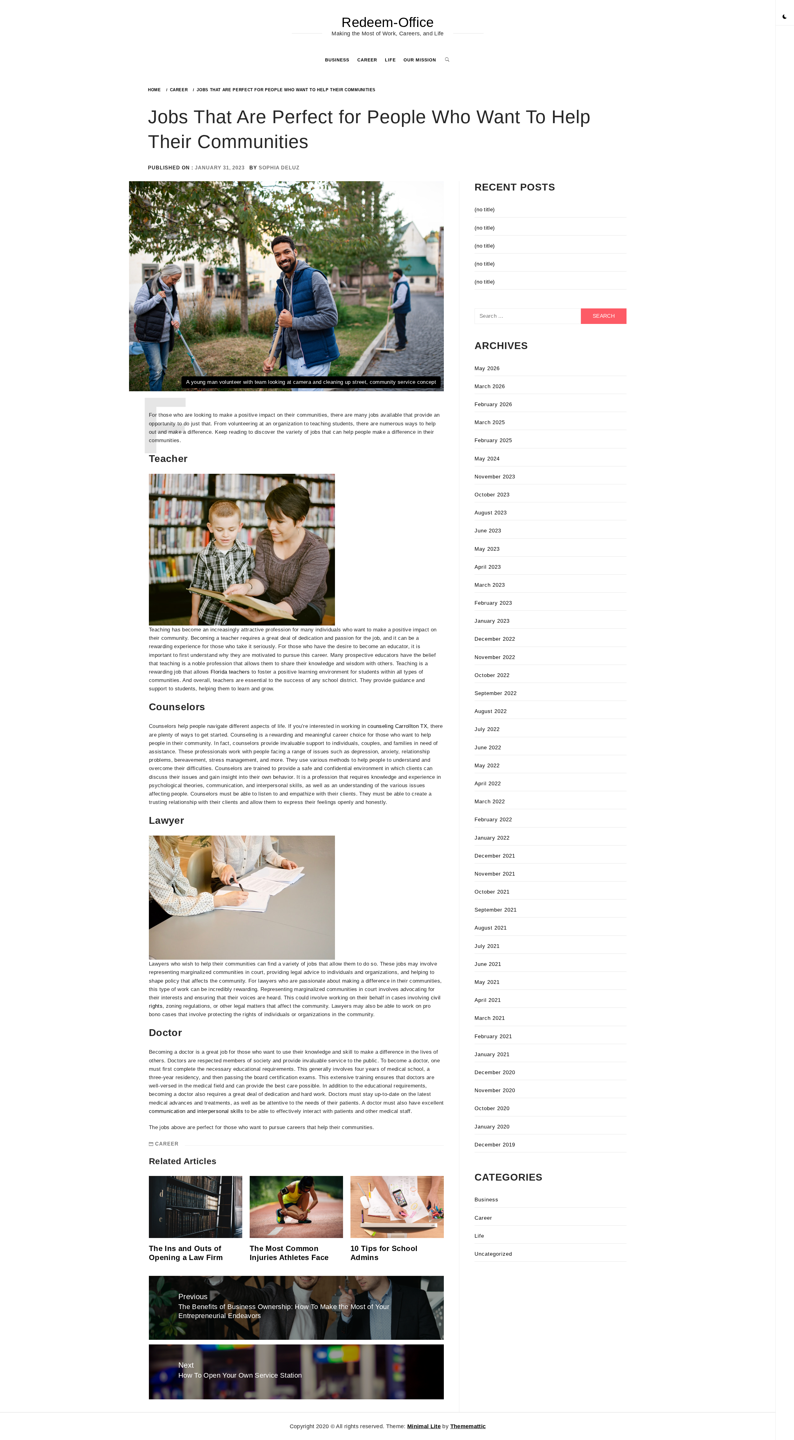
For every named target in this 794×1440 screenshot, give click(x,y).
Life (390, 59)
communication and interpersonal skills (196, 1111)
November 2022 (495, 657)
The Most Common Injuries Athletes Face (289, 1253)
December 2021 (495, 856)
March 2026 (490, 386)
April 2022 (488, 784)
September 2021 (496, 910)
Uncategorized (493, 1254)
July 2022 (487, 729)
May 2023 (487, 549)
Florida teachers (230, 672)
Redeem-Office (387, 22)
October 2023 (492, 495)
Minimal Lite (424, 1426)
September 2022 (496, 693)
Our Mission (420, 59)
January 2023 (492, 621)
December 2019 (495, 1145)
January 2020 (492, 1127)
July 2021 (487, 946)
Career (367, 59)
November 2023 (495, 477)
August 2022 (491, 711)
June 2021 (488, 964)
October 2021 (492, 892)
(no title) (485, 210)
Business (337, 59)
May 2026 (487, 368)
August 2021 (491, 928)
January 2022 (492, 838)
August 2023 (491, 513)
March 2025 (490, 422)
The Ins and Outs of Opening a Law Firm (186, 1253)
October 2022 (492, 675)
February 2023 (493, 603)
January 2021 (492, 1054)
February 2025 (493, 440)
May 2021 (487, 982)
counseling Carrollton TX (397, 726)
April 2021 (488, 1000)
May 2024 (487, 459)
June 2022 (488, 748)
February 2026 (493, 404)
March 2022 (490, 802)
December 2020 (495, 1072)
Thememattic (468, 1426)
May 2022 (487, 766)
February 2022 (493, 820)
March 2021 (490, 1018)
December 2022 (495, 639)
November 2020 (495, 1090)
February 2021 (493, 1036)
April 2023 (488, 567)
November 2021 (495, 874)
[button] (785, 17)
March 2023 (490, 585)
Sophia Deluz (279, 167)
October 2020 (492, 1108)
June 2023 (488, 531)
